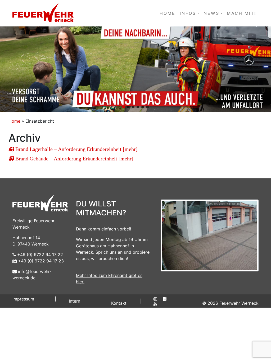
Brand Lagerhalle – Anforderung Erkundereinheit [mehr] (76, 149)
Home (14, 121)
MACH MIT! (241, 13)
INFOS (188, 13)
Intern (74, 301)
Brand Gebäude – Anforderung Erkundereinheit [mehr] (73, 158)
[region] (135, 69)
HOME (167, 13)
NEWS (211, 13)
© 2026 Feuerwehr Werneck (230, 303)
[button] (135, 69)
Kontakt (119, 303)
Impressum (23, 299)
